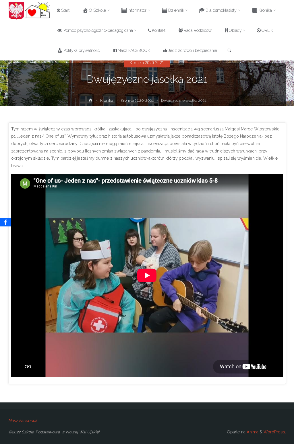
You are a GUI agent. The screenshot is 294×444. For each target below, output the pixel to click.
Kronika (106, 100)
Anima (251, 432)
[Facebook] (5, 222)
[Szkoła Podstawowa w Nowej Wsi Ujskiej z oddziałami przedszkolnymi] (29, 10)
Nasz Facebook (22, 420)
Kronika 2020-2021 (147, 62)
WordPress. (275, 432)
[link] (229, 50)
